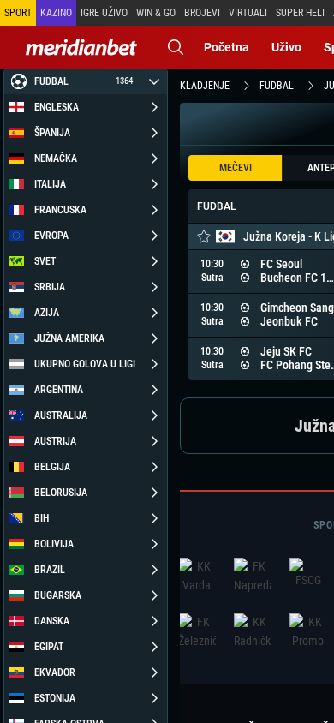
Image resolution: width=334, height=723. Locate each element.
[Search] (175, 47)
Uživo (286, 47)
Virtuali (248, 13)
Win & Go (156, 13)
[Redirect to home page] (81, 47)
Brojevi (202, 13)
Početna (226, 47)
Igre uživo (104, 13)
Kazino (56, 13)
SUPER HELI (300, 13)
